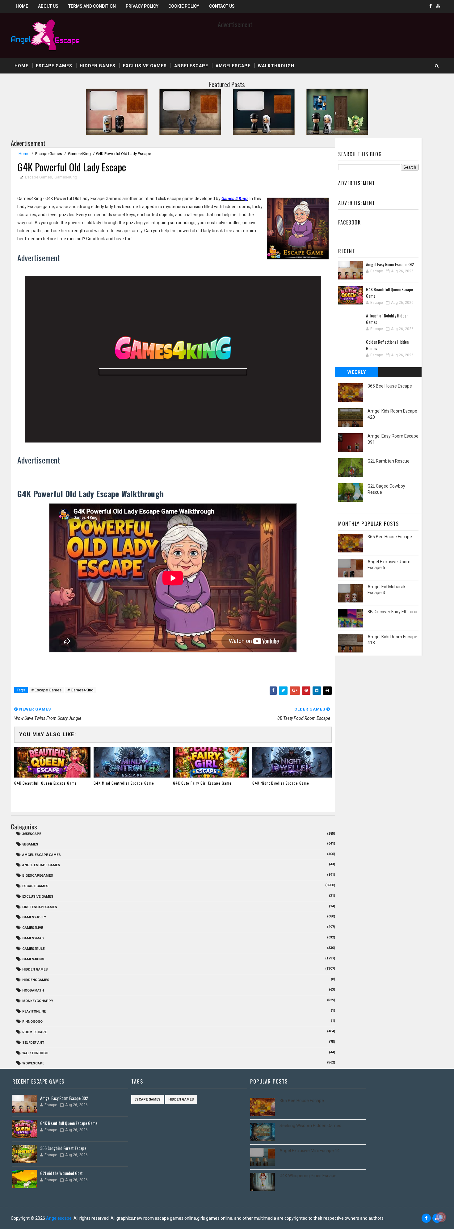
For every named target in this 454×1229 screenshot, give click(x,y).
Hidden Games (98, 65)
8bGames (30, 844)
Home (22, 6)
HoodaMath (33, 990)
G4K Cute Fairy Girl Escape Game (202, 783)
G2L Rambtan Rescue (389, 461)
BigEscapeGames (37, 876)
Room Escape (34, 1032)
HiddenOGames (35, 980)
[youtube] (438, 6)
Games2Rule (33, 949)
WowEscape (33, 1063)
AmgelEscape (233, 65)
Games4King (79, 153)
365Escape (31, 834)
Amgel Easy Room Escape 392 (390, 264)
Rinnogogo (32, 1022)
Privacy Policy (142, 6)
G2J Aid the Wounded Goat (61, 1173)
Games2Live (32, 928)
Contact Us (222, 6)
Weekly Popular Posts (357, 373)
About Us (48, 6)
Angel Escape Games (41, 865)
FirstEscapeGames (39, 907)
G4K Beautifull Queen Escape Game (45, 783)
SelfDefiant (33, 1043)
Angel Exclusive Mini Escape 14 (310, 1150)
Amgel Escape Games (41, 855)
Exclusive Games (145, 65)
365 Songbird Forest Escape (63, 1148)
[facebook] (430, 6)
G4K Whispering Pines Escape (308, 1175)
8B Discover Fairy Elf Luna (392, 611)
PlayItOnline (34, 1011)
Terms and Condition (92, 6)
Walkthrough (276, 65)
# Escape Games (46, 690)
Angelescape (191, 65)
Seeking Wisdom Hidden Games (310, 1125)
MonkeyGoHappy (37, 1001)
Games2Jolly (34, 917)
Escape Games (54, 65)
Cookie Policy (183, 6)
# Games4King (80, 690)
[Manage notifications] (441, 1217)
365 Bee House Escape (390, 386)
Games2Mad (33, 938)
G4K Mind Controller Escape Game (124, 783)
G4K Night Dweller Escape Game (280, 783)
